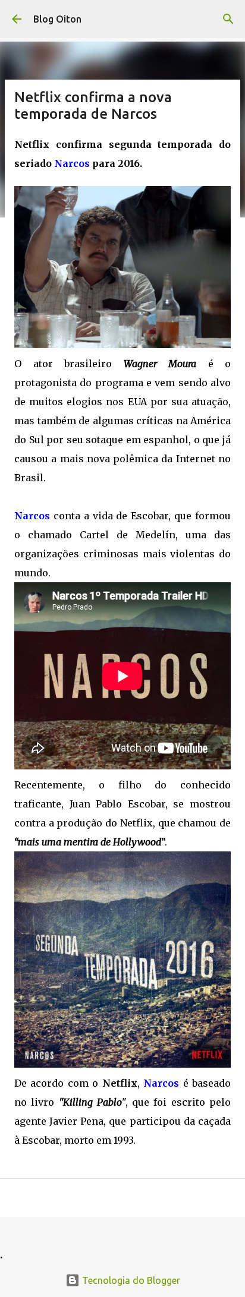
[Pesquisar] (228, 19)
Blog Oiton (57, 19)
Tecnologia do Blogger (130, 1280)
